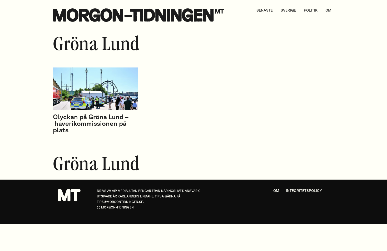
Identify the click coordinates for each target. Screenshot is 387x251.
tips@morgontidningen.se (120, 201)
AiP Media (120, 190)
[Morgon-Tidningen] (140, 15)
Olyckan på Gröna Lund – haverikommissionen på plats (90, 123)
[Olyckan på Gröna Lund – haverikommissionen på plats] (95, 88)
